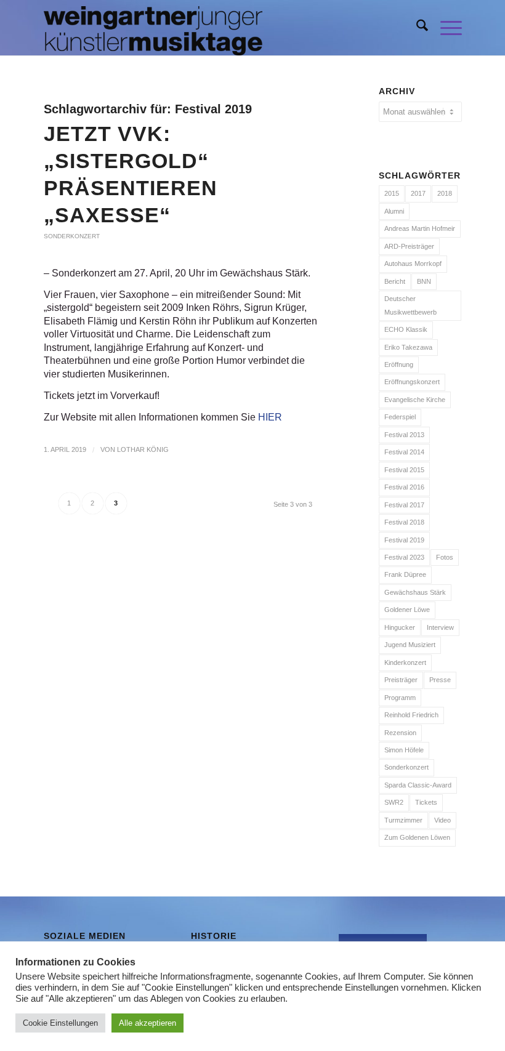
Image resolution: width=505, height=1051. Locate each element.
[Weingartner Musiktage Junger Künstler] (153, 27)
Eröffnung (398, 364)
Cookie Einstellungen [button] (60, 1023)
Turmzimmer (403, 820)
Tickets (426, 802)
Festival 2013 (404, 434)
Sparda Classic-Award (417, 785)
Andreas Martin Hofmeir (419, 228)
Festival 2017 (404, 505)
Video (442, 820)
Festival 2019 (404, 540)
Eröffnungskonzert (412, 381)
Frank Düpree (405, 574)
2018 (444, 193)
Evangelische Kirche (414, 399)
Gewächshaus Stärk (415, 592)
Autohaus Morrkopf (413, 263)
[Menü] (445, 27)
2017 (418, 193)
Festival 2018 (404, 522)
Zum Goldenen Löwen (417, 837)
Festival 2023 (404, 557)
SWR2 (393, 802)
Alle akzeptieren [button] (147, 1023)
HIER (270, 417)
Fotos (444, 557)
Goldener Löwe (407, 609)
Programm (400, 697)
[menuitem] (416, 27)
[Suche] (416, 27)
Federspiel (400, 417)
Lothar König (143, 449)
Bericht (394, 281)
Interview (440, 627)
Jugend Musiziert (409, 644)
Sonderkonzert (72, 236)
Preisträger (401, 679)
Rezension (400, 732)
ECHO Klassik (405, 329)
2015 (391, 193)
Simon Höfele (404, 750)
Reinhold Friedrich (411, 715)
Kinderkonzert (405, 662)
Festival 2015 (404, 469)
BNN (424, 281)
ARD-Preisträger (409, 246)
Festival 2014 (404, 452)
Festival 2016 (404, 487)
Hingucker (399, 627)
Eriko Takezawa (408, 347)
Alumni (394, 211)
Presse (440, 679)
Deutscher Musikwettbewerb (410, 305)
